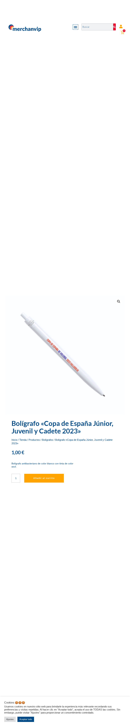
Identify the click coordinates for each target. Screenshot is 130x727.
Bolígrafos (47, 440)
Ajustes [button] (10, 719)
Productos (34, 440)
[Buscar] (114, 26)
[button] (75, 27)
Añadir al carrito (44, 478)
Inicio (14, 440)
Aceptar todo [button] (25, 719)
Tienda (23, 440)
